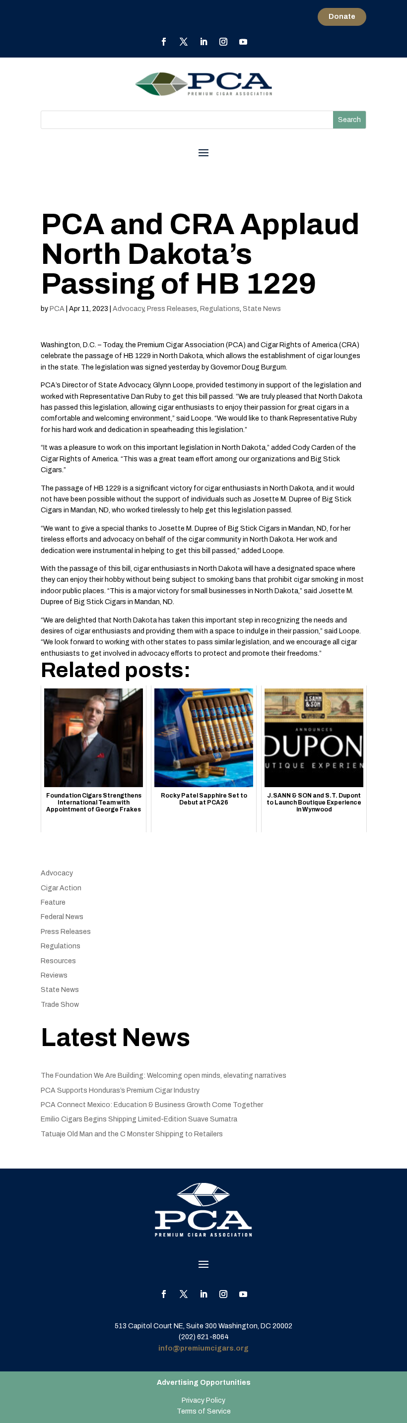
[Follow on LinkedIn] (203, 42)
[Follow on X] (184, 42)
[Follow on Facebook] (164, 42)
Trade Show (60, 1004)
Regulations (220, 308)
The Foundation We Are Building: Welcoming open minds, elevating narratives (163, 1075)
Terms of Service (204, 1411)
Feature (53, 902)
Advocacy (128, 308)
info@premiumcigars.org (203, 1348)
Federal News (62, 917)
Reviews (54, 975)
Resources (58, 961)
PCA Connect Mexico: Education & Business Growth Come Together (152, 1105)
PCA (57, 308)
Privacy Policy (203, 1400)
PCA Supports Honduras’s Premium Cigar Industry (120, 1090)
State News (262, 308)
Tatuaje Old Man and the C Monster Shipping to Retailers (132, 1134)
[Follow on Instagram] (223, 42)
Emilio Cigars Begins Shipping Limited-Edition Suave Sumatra (139, 1119)
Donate (342, 16)
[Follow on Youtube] (243, 42)
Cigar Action (61, 888)
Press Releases (172, 308)
